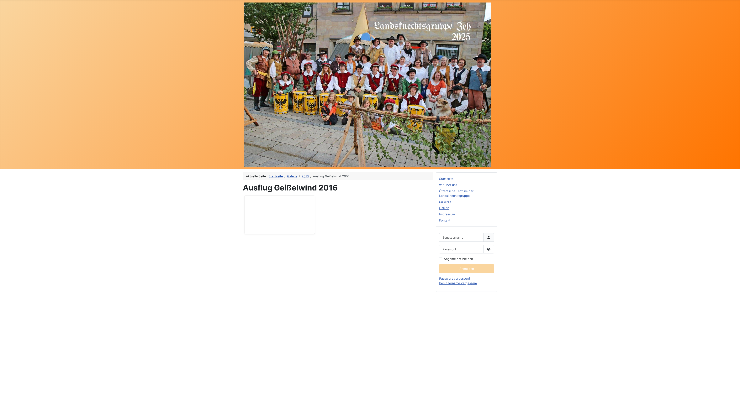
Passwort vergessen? (454, 278)
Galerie (444, 208)
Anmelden (466, 269)
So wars (445, 202)
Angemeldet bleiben (458, 259)
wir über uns (448, 185)
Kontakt (444, 220)
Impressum (447, 214)
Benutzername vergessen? (458, 283)
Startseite (446, 179)
